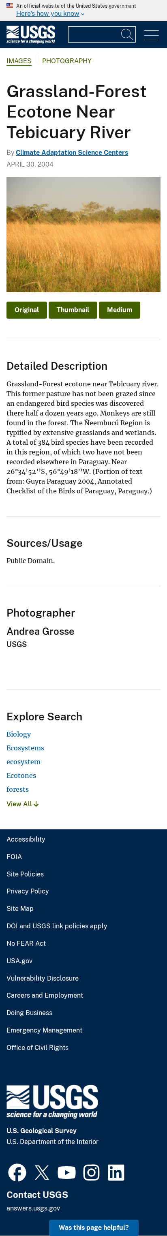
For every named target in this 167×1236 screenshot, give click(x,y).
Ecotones (21, 775)
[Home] (30, 41)
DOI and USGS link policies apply (56, 926)
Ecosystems (25, 748)
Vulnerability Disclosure (42, 978)
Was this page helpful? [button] (94, 1228)
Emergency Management (44, 1030)
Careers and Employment (44, 995)
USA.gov (19, 961)
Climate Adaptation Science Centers (72, 152)
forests (17, 789)
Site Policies (25, 874)
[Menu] (151, 35)
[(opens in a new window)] (17, 1171)
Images (19, 61)
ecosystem (23, 762)
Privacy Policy (27, 891)
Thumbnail (73, 310)
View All (20, 804)
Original (27, 310)
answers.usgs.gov (33, 1208)
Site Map (20, 909)
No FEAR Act (26, 943)
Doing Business (29, 1013)
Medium (119, 310)
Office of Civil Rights (37, 1048)
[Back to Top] (137, 1206)
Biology (18, 734)
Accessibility (25, 839)
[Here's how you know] (83, 10)
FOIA (14, 857)
